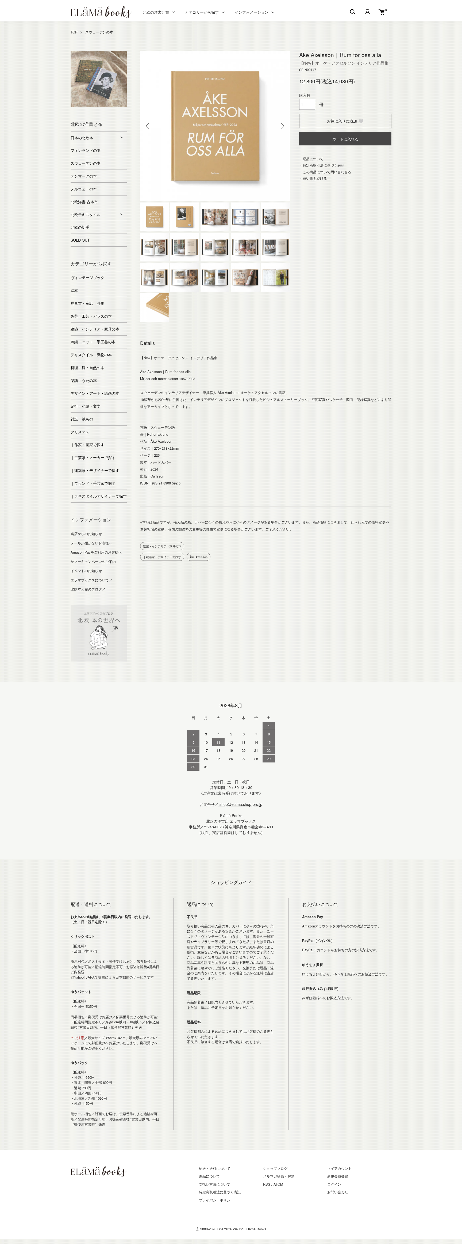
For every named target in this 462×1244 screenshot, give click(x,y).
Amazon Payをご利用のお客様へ (96, 552)
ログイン (334, 1184)
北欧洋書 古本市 (84, 201)
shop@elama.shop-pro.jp (240, 804)
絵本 (74, 290)
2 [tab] (82, 105)
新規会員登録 (337, 1176)
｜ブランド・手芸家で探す (93, 483)
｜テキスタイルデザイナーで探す (99, 496)
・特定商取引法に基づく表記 (321, 165)
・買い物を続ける (313, 178)
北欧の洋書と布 (156, 12)
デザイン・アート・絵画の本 (95, 393)
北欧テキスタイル (86, 214)
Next (282, 126)
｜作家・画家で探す (87, 444)
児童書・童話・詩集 (87, 303)
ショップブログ (275, 1168)
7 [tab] (122, 105)
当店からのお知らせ (86, 533)
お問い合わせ (337, 1191)
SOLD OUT (80, 240)
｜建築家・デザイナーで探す (162, 557)
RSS (266, 1184)
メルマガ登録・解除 (278, 1176)
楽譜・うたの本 (84, 380)
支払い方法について (214, 1184)
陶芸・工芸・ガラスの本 (91, 316)
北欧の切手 (80, 227)
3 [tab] (90, 105)
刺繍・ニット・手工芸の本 (93, 341)
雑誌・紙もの (82, 419)
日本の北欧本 (82, 137)
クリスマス (80, 431)
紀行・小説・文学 (86, 406)
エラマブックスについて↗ (91, 579)
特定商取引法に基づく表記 (220, 1191)
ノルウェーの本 (84, 188)
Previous (148, 126)
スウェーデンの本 (99, 32)
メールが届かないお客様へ (91, 543)
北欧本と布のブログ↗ (88, 589)
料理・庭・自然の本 (87, 367)
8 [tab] (94, 111)
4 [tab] (98, 105)
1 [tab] (74, 105)
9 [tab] (102, 111)
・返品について (311, 158)
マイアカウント (339, 1168)
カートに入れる (345, 138)
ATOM (278, 1184)
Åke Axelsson (198, 557)
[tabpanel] (99, 79)
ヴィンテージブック (87, 277)
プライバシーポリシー (216, 1199)
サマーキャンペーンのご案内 (93, 561)
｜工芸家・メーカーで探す (93, 457)
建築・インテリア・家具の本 (162, 546)
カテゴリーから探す (202, 12)
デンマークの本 (84, 176)
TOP (74, 32)
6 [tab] (114, 105)
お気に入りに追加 (342, 120)
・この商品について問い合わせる (325, 171)
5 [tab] (106, 105)
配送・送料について (214, 1168)
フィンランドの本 (86, 150)
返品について (209, 1176)
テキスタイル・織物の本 (91, 354)
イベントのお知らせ (86, 570)
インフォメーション (251, 12)
